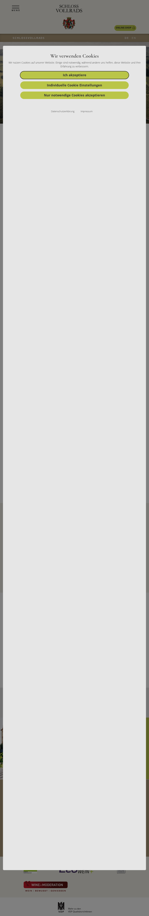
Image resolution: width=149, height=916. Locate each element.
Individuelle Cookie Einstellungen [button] (74, 85)
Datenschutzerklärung (62, 111)
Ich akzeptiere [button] (74, 75)
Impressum (86, 111)
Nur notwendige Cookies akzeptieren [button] (74, 95)
